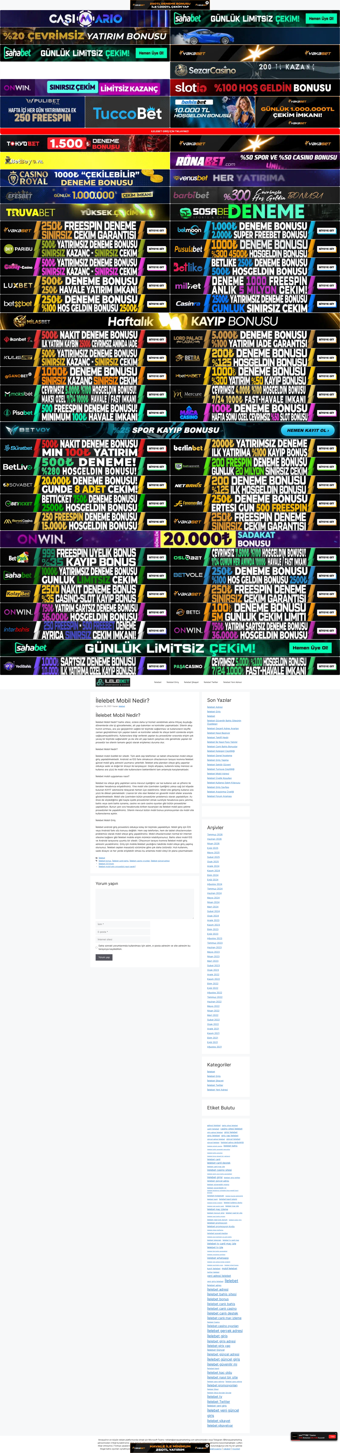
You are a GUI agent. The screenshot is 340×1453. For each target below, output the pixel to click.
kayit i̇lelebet (213, 1268)
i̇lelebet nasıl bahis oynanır (216, 1216)
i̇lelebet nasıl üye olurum (217, 1220)
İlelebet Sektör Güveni (219, 764)
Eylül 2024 (212, 879)
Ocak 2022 (213, 1024)
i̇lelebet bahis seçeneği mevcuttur (218, 1149)
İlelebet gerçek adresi (225, 1331)
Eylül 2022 (212, 988)
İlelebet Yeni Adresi (232, 682)
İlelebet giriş (217, 1336)
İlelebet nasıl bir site (222, 1377)
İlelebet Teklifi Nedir (217, 737)
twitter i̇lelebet (213, 1272)
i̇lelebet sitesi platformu (215, 1230)
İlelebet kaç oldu (219, 1372)
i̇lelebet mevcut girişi (215, 1213)
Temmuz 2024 (215, 888)
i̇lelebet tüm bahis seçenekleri (217, 1251)
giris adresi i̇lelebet (215, 1132)
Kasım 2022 (213, 979)
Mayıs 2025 (213, 852)
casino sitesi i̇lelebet (231, 1128)
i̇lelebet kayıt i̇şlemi (228, 1199)
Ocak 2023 (213, 970)
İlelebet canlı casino (222, 1308)
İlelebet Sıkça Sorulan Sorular (219, 1393)
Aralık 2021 (213, 1028)
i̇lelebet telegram (214, 1240)
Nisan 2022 (213, 1010)
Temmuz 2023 (215, 943)
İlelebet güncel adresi (160, 861)
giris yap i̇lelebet (229, 1135)
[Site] (85, 230)
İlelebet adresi (217, 1289)
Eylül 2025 (212, 848)
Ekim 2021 (212, 1037)
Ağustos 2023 (214, 938)
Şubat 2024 (213, 911)
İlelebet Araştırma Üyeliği (220, 791)
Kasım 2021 (213, 1033)
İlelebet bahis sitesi (222, 1294)
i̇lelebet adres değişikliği (232, 1142)
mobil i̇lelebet (229, 1268)
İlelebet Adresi (215, 707)
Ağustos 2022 (214, 992)
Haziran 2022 (214, 1001)
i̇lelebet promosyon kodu (221, 1226)
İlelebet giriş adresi (221, 1341)
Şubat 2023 (213, 965)
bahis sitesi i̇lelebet (230, 1125)
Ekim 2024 (212, 875)
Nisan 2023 (213, 956)
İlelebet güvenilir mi (222, 1364)
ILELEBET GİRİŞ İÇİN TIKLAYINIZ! (170, 131)
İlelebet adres (214, 1285)
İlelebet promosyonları (222, 1385)
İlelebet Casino (213, 1322)
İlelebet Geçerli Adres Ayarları (223, 728)
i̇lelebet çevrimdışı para (215, 1265)
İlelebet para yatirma (215, 1381)
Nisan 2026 (213, 843)
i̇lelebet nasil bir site (234, 1213)
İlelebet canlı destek (222, 1313)
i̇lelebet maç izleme (217, 1209)
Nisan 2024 (213, 902)
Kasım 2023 (213, 925)
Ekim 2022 (212, 983)
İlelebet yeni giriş (217, 1405)
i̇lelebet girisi (215, 1177)
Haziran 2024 (214, 893)
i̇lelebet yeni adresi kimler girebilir (218, 1262)
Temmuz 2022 (214, 997)
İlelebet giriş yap (218, 1346)
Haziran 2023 (214, 947)
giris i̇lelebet (213, 1135)
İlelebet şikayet (218, 1421)
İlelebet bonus (105, 861)
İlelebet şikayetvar (220, 1425)
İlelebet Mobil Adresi (218, 773)
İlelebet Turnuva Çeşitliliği (220, 769)
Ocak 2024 (213, 916)
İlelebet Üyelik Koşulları (219, 778)
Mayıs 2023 (213, 952)
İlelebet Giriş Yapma (218, 760)
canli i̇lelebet (213, 1129)
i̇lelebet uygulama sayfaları (216, 1254)
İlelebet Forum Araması (219, 796)
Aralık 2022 (213, 974)
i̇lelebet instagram (215, 1195)
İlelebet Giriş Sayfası (218, 787)
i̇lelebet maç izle (232, 1206)
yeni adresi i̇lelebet (219, 1275)
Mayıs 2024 (213, 897)
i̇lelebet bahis (230, 1145)
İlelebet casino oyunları (140, 861)
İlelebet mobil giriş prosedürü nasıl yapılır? (117, 866)
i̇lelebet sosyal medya (217, 1233)
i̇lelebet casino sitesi (219, 1170)
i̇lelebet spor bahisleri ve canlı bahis (219, 1237)
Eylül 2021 (212, 1042)
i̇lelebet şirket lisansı (231, 1265)
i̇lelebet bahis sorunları (215, 1153)
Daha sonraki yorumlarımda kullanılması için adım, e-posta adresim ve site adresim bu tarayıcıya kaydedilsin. (144, 947)
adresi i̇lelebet (214, 1125)
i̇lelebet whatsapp (218, 1258)
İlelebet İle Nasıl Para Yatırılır (222, 742)
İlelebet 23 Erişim (106, 864)
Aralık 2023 (213, 920)
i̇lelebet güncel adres (218, 1181)
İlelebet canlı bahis (120, 861)
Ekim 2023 (212, 929)
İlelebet (157, 682)
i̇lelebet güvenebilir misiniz (218, 1184)
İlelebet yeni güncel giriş (223, 1413)
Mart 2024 (212, 906)
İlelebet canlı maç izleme (224, 1318)
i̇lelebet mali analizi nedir (215, 1206)
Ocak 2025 (213, 861)
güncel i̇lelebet (233, 1139)
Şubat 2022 (213, 1019)
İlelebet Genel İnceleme (219, 755)
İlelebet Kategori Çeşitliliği (221, 751)
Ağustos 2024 (214, 884)
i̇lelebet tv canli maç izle (221, 1243)
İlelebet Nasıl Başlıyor (218, 733)
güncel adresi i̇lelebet (216, 1139)
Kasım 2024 (213, 870)
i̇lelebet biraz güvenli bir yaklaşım (218, 1156)
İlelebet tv (214, 1397)
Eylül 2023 (212, 934)
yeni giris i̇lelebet (215, 1281)
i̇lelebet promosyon (217, 1223)
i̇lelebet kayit (212, 1199)
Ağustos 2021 (214, 1047)
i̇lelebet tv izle (215, 1247)
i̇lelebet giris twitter (232, 1178)
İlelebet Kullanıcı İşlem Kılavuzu (223, 782)
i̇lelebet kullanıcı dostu (233, 1202)
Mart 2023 (212, 961)
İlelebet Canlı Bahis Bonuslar (222, 746)
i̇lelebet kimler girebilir (214, 1203)
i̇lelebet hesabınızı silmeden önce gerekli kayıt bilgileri (222, 1192)
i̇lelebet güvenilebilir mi (216, 1188)
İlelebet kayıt (213, 1368)
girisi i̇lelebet (230, 1132)
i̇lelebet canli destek (218, 1162)
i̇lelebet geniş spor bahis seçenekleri (219, 1174)
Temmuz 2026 (215, 834)
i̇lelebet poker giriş (235, 1220)
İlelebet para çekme (234, 1381)
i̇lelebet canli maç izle (216, 1166)
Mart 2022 (212, 1015)
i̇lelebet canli (213, 1159)
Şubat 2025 (213, 857)
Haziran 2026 (214, 839)
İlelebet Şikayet (191, 682)
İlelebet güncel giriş (223, 1359)
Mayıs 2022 (213, 1006)
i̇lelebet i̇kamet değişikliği (234, 1196)
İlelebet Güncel (216, 1349)
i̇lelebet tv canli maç (231, 1240)
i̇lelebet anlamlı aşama (214, 1146)
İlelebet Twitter (211, 682)
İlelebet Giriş (173, 682)
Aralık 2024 (213, 866)
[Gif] (170, 321)
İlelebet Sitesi (212, 1389)
